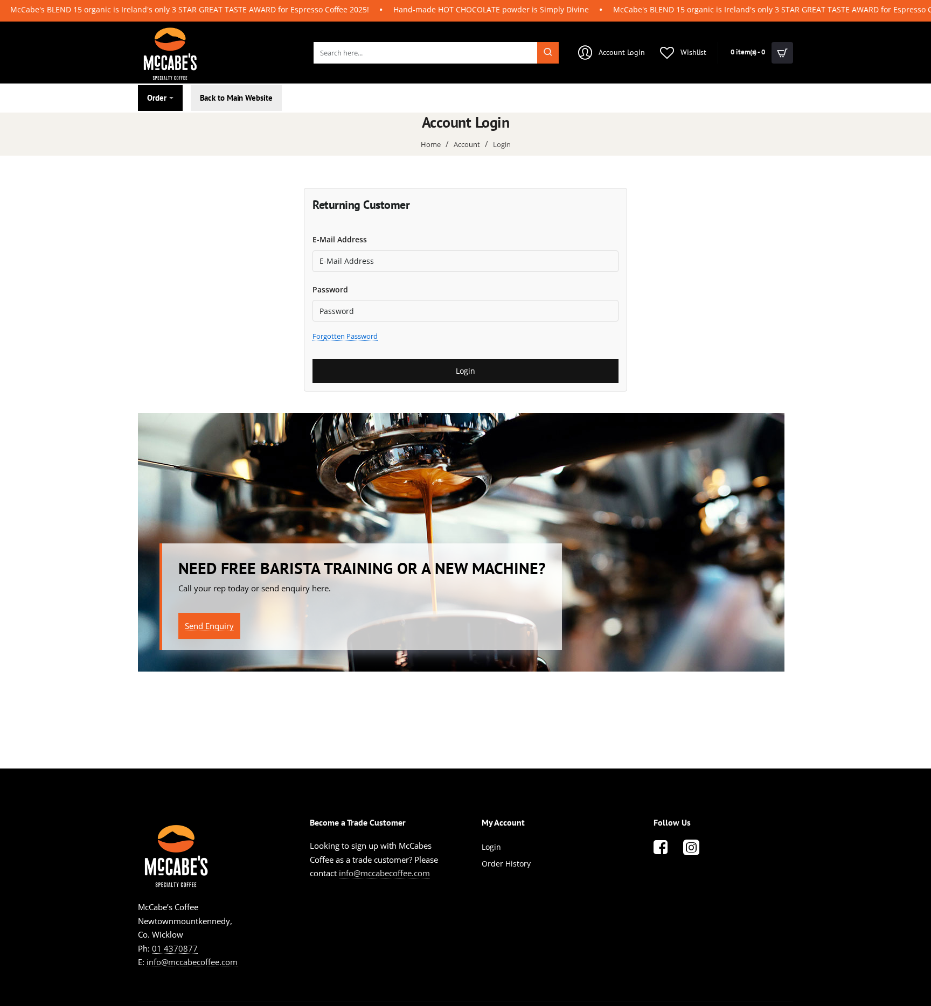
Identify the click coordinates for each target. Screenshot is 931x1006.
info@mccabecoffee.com (192, 961)
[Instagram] (691, 847)
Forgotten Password (345, 336)
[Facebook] (661, 847)
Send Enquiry (209, 625)
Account (467, 144)
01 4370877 (175, 948)
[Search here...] (548, 53)
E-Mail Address (339, 239)
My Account (503, 822)
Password (330, 289)
